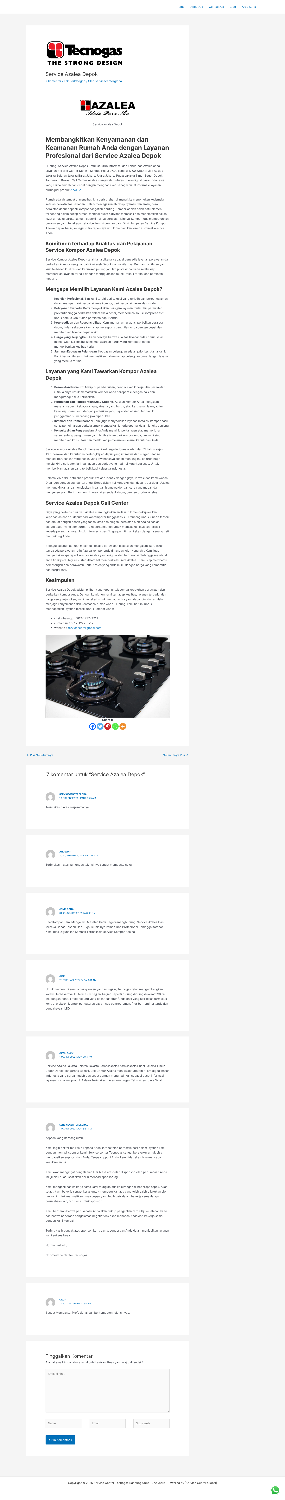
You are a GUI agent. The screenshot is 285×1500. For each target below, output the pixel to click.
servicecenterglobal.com (84, 628)
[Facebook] (92, 726)
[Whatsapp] (115, 726)
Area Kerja (249, 7)
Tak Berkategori (75, 81)
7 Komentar (53, 81)
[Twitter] (100, 726)
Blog (233, 7)
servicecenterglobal (73, 794)
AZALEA (75, 190)
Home (180, 7)
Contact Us (216, 7)
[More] (122, 726)
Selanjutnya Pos (176, 755)
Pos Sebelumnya (40, 755)
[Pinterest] (107, 726)
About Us (196, 7)
